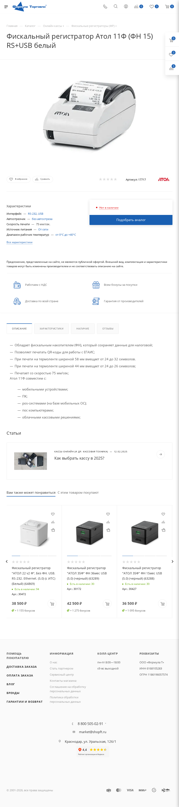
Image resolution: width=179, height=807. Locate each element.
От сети (43, 229)
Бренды (13, 693)
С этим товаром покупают (78, 492)
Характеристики (51, 328)
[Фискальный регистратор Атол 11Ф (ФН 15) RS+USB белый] (89, 116)
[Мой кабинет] (126, 7)
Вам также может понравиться (31, 492)
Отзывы (108, 328)
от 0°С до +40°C (65, 235)
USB (40, 214)
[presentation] (6, 561)
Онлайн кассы (52, 26)
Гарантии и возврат (25, 702)
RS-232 (32, 214)
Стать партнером (61, 668)
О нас (53, 662)
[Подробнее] (161, 454)
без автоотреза (42, 219)
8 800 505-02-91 (90, 723)
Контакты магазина (63, 681)
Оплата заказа (20, 675)
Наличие (82, 328)
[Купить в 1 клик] (52, 529)
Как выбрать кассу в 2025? (79, 458)
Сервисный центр (62, 674)
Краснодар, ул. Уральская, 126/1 (90, 741)
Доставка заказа (22, 667)
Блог (11, 684)
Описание (19, 328)
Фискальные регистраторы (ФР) (93, 26)
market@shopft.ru (92, 732)
